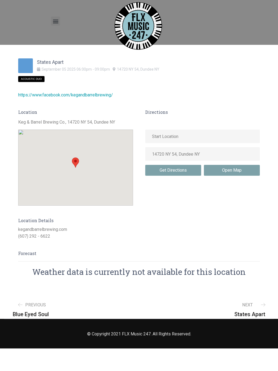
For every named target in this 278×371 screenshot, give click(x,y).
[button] (55, 21)
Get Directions (173, 170)
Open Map (232, 170)
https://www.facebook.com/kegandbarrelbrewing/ (65, 95)
